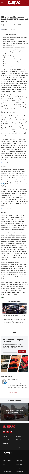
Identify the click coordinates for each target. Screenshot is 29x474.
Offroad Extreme (7, 471)
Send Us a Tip (6, 439)
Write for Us (19, 439)
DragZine (5, 464)
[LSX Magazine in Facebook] (7, 432)
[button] (14, 30)
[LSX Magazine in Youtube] (11, 432)
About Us (5, 436)
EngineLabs (19, 464)
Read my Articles (13, 392)
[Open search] (26, 3)
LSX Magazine (19, 468)
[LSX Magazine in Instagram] (4, 432)
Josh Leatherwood (6, 325)
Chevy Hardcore (7, 460)
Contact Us (18, 436)
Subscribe (21, 351)
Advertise (5, 443)
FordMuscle (6, 468)
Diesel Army (19, 460)
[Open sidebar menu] (2, 3)
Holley (3, 184)
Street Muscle (19, 471)
